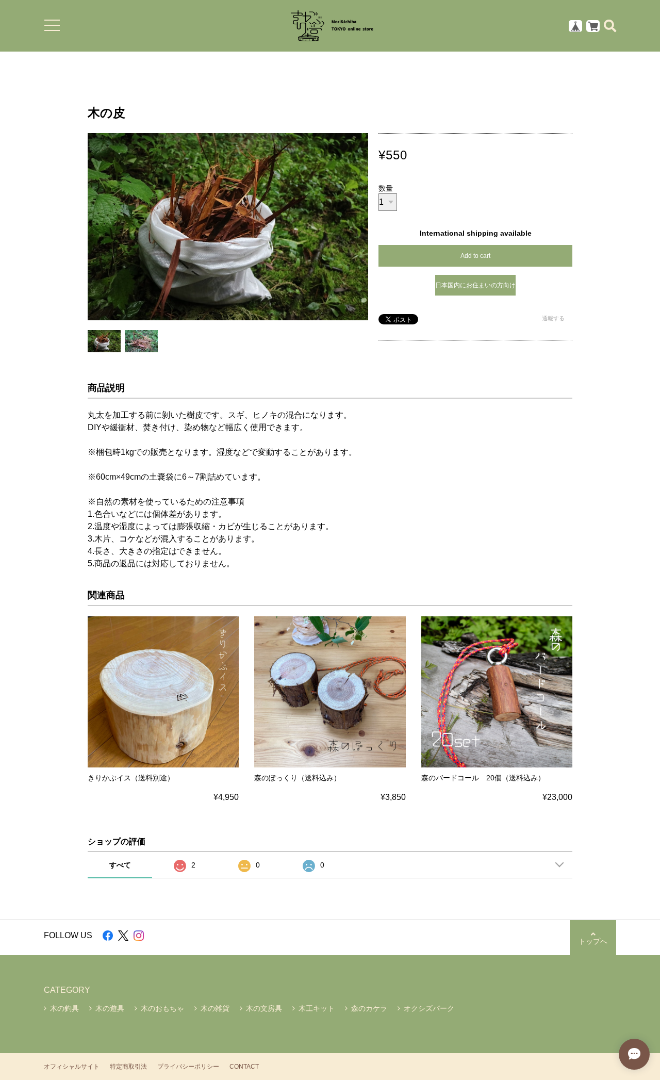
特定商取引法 (128, 1066)
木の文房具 (264, 1008)
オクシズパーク (429, 1008)
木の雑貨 (215, 1008)
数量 (385, 188)
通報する (553, 318)
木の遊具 (109, 1008)
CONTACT (244, 1066)
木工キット (317, 1008)
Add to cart (475, 255)
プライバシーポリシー (188, 1066)
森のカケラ (369, 1008)
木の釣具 (64, 1008)
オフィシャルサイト (72, 1066)
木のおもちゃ (162, 1008)
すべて (120, 865)
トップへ (593, 941)
